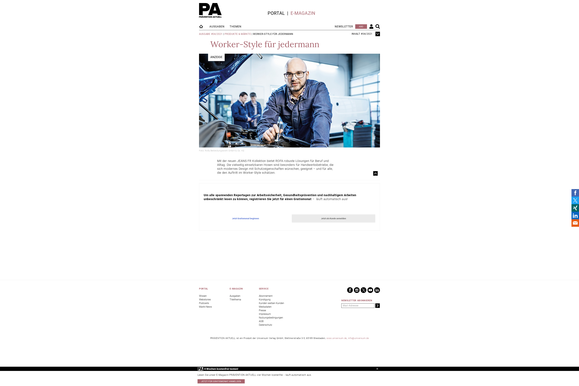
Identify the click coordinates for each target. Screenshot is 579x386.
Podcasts (204, 303)
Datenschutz (265, 324)
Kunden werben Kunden (271, 303)
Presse (262, 310)
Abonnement (265, 295)
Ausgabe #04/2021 (211, 34)
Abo (361, 26)
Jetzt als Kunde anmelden (333, 218)
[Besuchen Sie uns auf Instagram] (357, 290)
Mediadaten (265, 306)
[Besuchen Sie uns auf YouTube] (370, 290)
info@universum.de (358, 338)
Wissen (203, 295)
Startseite (201, 26)
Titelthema (235, 299)
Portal (276, 13)
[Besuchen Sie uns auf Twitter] (363, 290)
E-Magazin (303, 13)
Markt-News (205, 306)
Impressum (265, 314)
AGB (261, 321)
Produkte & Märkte (238, 34)
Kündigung (265, 299)
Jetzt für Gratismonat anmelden (221, 381)
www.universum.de (336, 338)
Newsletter (344, 26)
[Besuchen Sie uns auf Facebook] (350, 290)
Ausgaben (216, 26)
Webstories (205, 299)
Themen (235, 26)
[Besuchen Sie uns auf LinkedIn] (377, 290)
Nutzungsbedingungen (271, 317)
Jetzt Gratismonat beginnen (245, 218)
